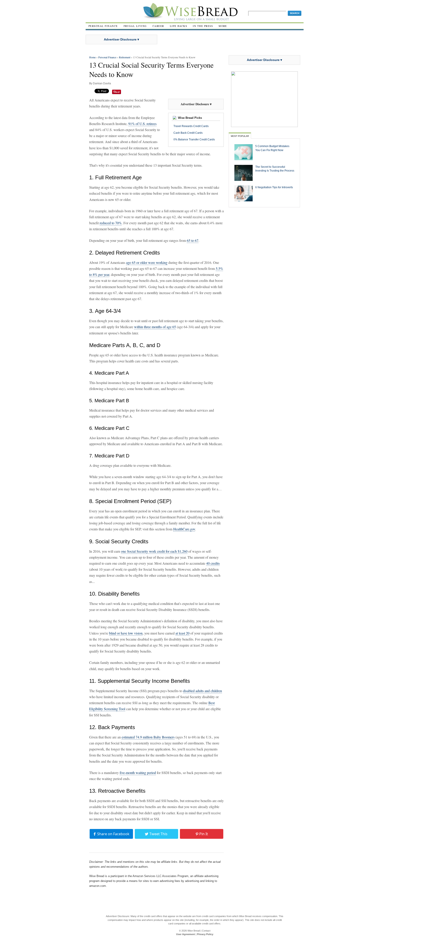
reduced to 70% (111, 222)
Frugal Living (135, 26)
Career (158, 26)
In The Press (203, 26)
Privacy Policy (205, 934)
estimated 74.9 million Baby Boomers (148, 737)
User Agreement (185, 934)
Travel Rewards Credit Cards (191, 126)
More (223, 26)
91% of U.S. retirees (142, 123)
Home (92, 57)
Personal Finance (103, 26)
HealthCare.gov (184, 529)
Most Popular (240, 136)
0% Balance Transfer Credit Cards (194, 139)
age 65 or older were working (146, 262)
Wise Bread (193, 930)
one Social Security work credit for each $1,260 (154, 551)
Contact (206, 930)
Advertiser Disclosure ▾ (121, 39)
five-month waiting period (138, 772)
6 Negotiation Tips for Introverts (274, 187)
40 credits (213, 563)
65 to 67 (192, 240)
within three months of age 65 (155, 326)
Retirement (124, 57)
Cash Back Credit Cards (188, 132)
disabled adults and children (202, 690)
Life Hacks (178, 26)
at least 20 (182, 633)
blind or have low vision (126, 633)
